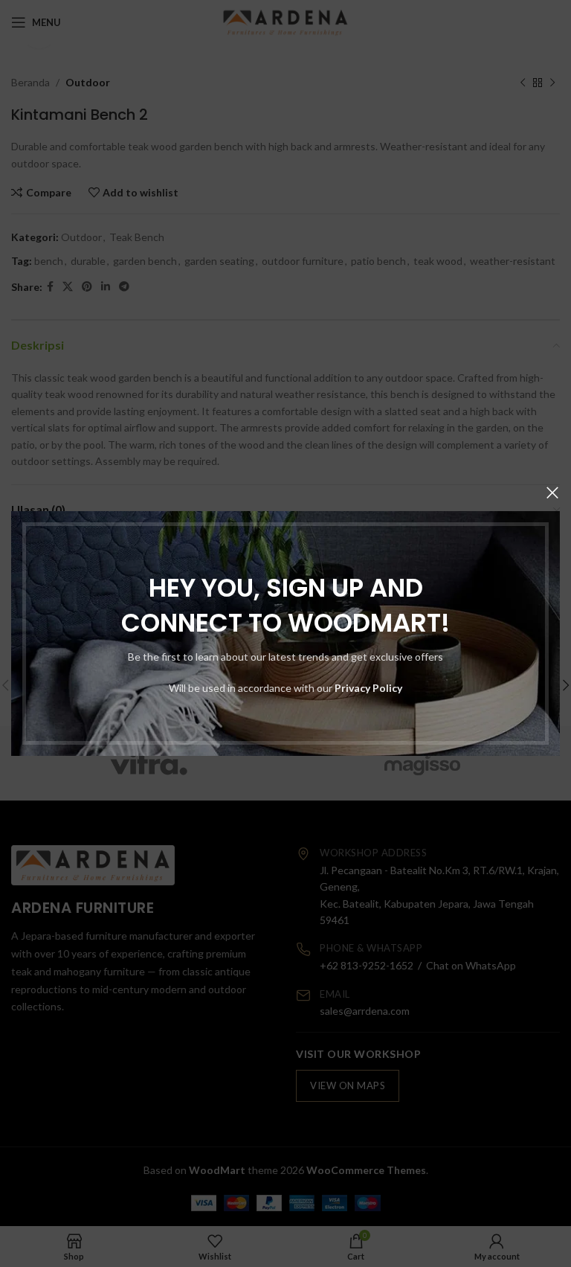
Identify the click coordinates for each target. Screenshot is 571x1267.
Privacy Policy (368, 687)
